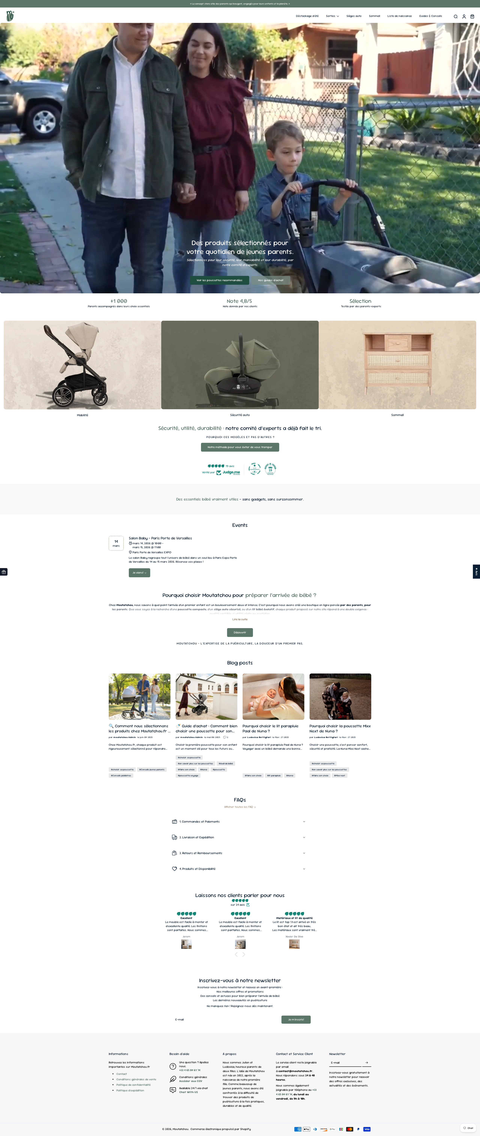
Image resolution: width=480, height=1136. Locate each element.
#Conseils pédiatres (121, 775)
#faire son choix (186, 769)
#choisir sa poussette (122, 769)
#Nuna (203, 769)
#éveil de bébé (226, 763)
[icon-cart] (472, 16)
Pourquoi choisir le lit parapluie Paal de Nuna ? (270, 729)
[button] (237, 954)
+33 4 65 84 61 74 (189, 1070)
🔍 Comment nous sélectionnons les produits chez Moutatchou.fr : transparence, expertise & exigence (139, 729)
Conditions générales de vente (136, 1079)
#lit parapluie (273, 775)
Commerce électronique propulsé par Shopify (220, 1129)
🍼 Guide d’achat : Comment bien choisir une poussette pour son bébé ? (206, 729)
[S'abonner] (366, 1063)
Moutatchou (180, 1129)
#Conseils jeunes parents (151, 769)
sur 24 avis (238, 905)
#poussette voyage (188, 775)
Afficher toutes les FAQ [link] (238, 807)
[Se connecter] (464, 16)
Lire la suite (240, 619)
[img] (240, 901)
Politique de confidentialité (133, 1085)
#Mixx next (339, 775)
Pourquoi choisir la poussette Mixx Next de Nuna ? (340, 729)
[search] (456, 16)
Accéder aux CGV (190, 1081)
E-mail (335, 1063)
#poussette (219, 769)
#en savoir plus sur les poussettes (195, 763)
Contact (121, 1074)
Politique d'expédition (130, 1090)
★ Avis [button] (476, 572)
